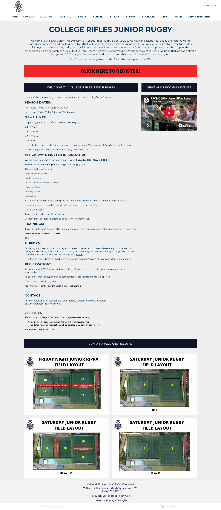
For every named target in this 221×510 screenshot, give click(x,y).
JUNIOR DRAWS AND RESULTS (110, 343)
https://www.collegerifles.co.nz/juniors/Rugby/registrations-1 (53, 286)
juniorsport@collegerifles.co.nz (39, 329)
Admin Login (170, 506)
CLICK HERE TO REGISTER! (110, 71)
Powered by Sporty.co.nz (52, 506)
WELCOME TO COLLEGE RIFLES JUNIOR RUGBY (81, 87)
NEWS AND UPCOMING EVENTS (169, 87)
